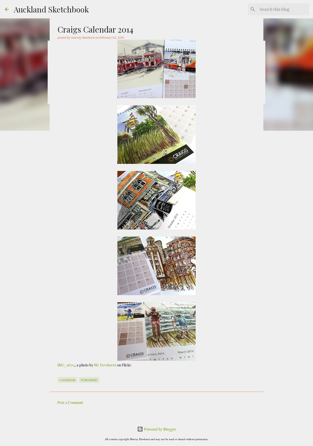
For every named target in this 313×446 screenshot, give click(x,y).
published (89, 380)
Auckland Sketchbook (51, 9)
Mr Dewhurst (105, 364)
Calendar (67, 380)
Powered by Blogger (159, 429)
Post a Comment (70, 402)
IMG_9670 (65, 364)
